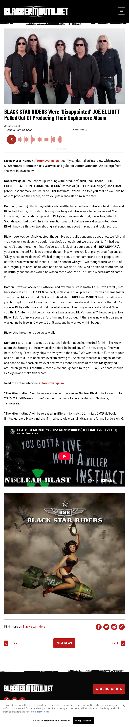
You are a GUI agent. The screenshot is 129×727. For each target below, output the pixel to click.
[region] (64, 713)
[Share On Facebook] (99, 627)
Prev (14, 643)
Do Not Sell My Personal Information (51, 720)
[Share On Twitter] (106, 627)
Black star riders (34, 626)
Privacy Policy (42, 711)
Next (115, 643)
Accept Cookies (83, 720)
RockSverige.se (48, 160)
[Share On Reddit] (114, 627)
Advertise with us (109, 689)
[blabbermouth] (36, 15)
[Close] (123, 705)
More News (64, 643)
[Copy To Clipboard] (122, 627)
